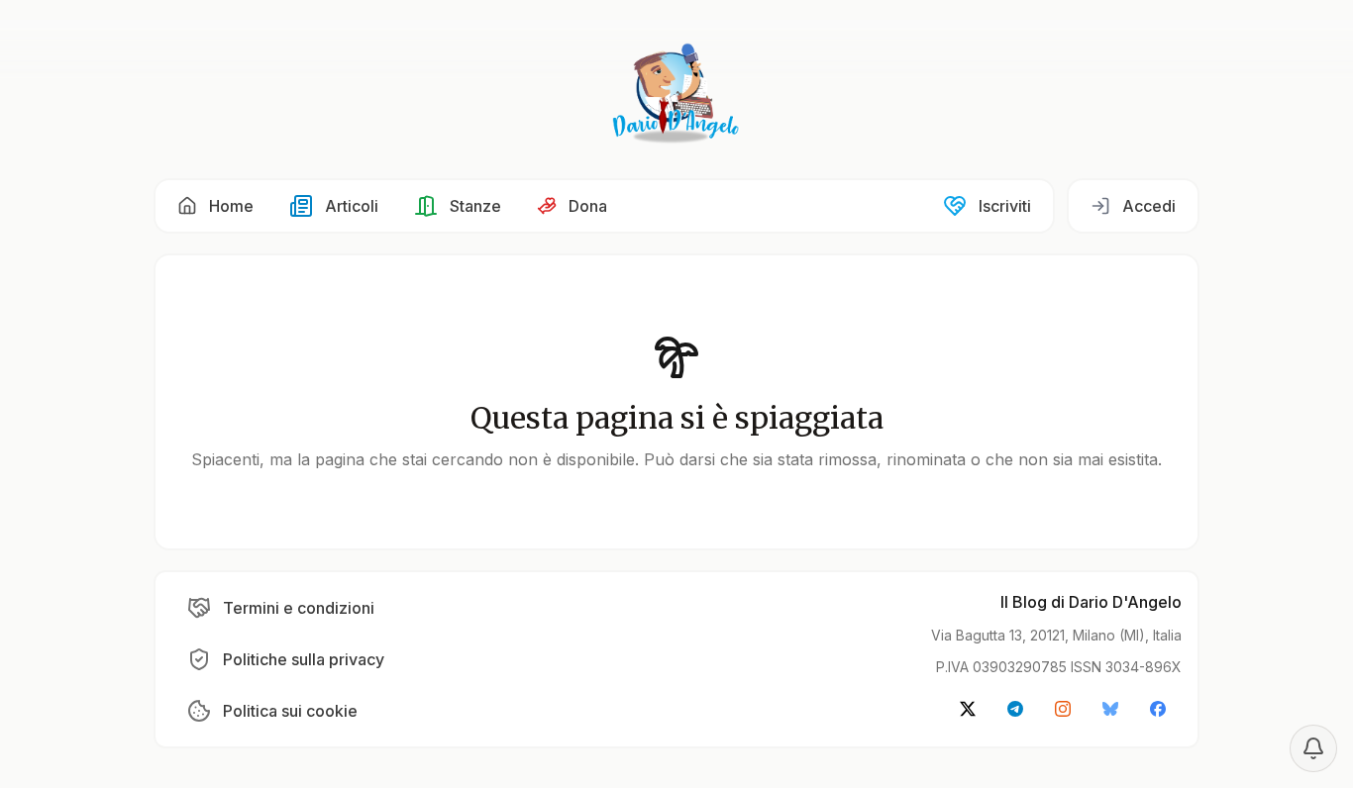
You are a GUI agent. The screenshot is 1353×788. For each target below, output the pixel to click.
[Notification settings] (1313, 748)
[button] (215, 206)
